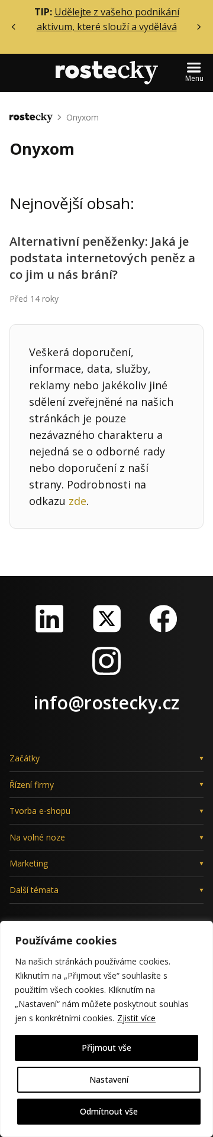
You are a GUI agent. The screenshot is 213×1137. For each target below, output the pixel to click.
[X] (106, 618)
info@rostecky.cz (106, 702)
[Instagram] (106, 661)
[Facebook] (163, 618)
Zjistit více (136, 1018)
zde (77, 501)
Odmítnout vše (109, 1111)
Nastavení (108, 1079)
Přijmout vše (106, 1047)
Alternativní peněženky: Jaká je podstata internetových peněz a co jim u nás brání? (102, 257)
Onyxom (82, 117)
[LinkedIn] (50, 618)
